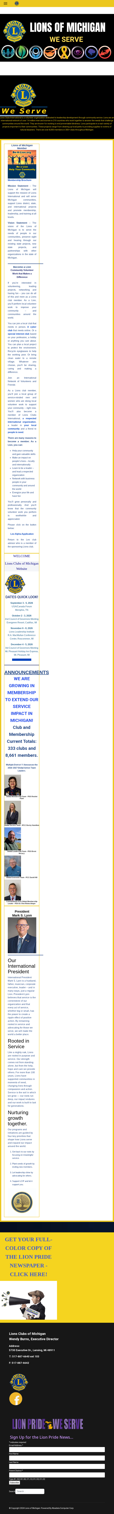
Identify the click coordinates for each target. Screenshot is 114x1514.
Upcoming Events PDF (21, 660)
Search (12, 1491)
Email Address (16, 1445)
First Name (13, 1454)
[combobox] (29, 1491)
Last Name (13, 1462)
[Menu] (5, 3)
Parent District (16, 1470)
